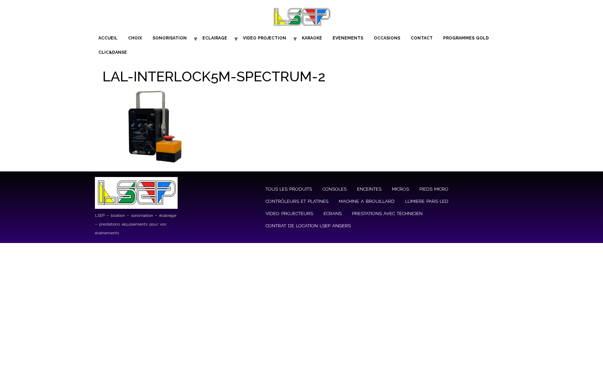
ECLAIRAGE (214, 38)
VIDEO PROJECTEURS (289, 213)
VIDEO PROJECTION (264, 38)
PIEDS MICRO (433, 189)
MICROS (400, 189)
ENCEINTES (369, 189)
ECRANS (332, 213)
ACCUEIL (108, 38)
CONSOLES (334, 189)
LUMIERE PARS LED (426, 201)
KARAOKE (312, 38)
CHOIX (135, 38)
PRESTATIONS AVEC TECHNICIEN (387, 213)
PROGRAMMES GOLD (466, 38)
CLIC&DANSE (112, 52)
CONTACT (422, 38)
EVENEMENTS (348, 38)
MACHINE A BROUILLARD (367, 201)
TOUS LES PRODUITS (289, 189)
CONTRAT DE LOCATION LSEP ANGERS (308, 225)
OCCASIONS (387, 38)
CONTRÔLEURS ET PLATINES (297, 201)
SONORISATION (169, 38)
